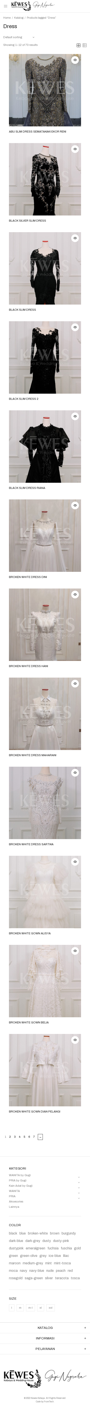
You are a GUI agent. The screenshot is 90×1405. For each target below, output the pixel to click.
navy (23, 1270)
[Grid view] (78, 45)
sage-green (34, 1278)
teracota (62, 1278)
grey (43, 1256)
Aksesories (16, 1201)
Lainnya (14, 1206)
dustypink (16, 1248)
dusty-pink (61, 1241)
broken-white (38, 1233)
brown (54, 1233)
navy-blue (36, 1270)
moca (13, 1270)
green (13, 1256)
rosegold (15, 1278)
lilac (66, 1256)
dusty (46, 1241)
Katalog (18, 17)
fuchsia (53, 1248)
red (70, 1270)
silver (49, 1278)
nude (50, 1270)
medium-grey (33, 1263)
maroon (15, 1263)
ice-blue (55, 1256)
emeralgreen (35, 1248)
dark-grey (32, 1241)
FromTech (49, 1401)
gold (77, 1248)
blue (22, 1233)
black (13, 1233)
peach (61, 1270)
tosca (75, 1278)
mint (48, 1263)
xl (41, 1307)
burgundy (69, 1233)
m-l (30, 1307)
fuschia (66, 1248)
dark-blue (16, 1241)
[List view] (84, 45)
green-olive (28, 1256)
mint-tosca (62, 1263)
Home (7, 17)
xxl (50, 1307)
